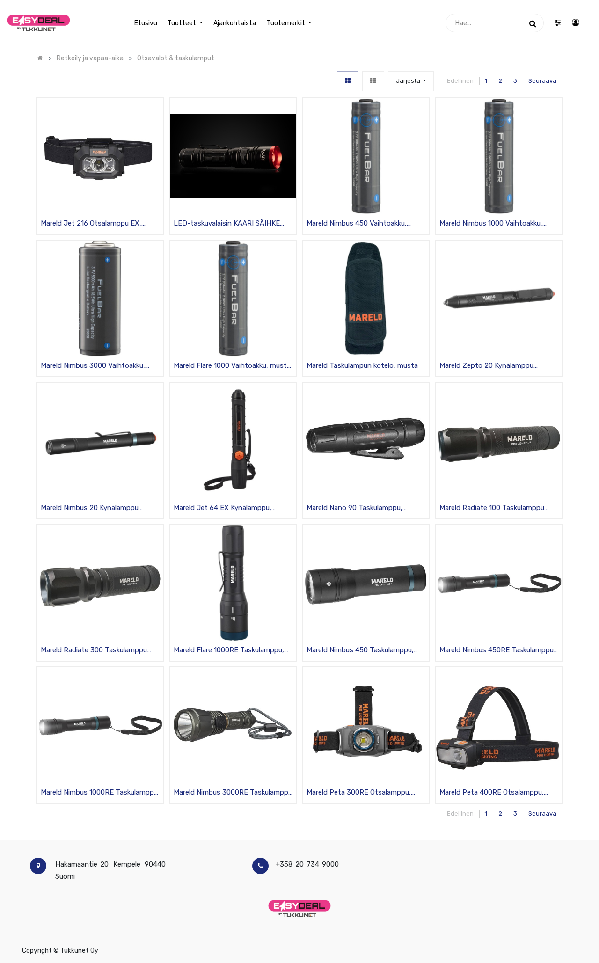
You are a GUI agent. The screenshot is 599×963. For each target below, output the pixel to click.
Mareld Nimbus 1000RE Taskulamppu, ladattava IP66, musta (100, 793)
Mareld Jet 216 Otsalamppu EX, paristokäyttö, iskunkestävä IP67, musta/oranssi (95, 224)
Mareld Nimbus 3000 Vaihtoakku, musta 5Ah (93, 366)
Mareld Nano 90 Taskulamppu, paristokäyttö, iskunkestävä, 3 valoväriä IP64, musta (355, 508)
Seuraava (542, 80)
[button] (411, 81)
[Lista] (373, 81)
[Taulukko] (347, 81)
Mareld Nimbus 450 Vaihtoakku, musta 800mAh (357, 224)
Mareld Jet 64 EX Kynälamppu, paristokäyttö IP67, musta (222, 508)
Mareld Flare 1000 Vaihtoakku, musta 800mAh (232, 366)
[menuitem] (145, 23)
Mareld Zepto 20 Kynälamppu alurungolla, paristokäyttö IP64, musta (490, 366)
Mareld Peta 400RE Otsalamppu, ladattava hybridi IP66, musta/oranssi (491, 793)
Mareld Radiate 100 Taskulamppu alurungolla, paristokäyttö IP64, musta (491, 508)
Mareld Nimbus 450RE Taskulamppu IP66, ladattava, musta (496, 651)
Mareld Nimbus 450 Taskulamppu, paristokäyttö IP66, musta (360, 651)
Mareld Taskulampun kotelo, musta (362, 365)
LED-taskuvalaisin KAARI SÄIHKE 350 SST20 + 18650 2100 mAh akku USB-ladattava (230, 224)
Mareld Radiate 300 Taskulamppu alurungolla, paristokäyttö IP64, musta (94, 651)
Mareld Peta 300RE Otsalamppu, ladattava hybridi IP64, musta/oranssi (359, 793)
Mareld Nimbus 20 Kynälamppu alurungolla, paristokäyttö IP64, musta (91, 508)
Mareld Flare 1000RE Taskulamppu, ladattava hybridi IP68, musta (229, 651)
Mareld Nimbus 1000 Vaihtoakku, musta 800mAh (490, 224)
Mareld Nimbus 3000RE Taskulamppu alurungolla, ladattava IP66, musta (233, 793)
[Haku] (533, 23)
